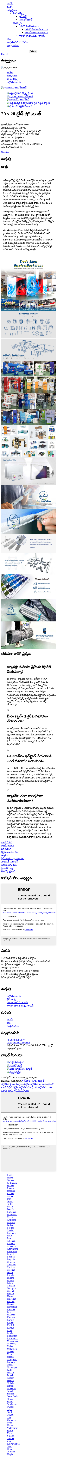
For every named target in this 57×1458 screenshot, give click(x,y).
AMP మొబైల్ (38, 1081)
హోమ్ (10, 3)
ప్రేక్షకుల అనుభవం (9, 865)
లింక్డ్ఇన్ (20, 1062)
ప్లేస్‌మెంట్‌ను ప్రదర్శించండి (12, 858)
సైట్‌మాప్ (26, 1081)
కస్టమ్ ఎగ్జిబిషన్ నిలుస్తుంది (25, 1087)
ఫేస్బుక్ (18, 1065)
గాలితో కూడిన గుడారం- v (36, 32)
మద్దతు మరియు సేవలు (17, 42)
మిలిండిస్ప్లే (18, 13)
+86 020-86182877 (16, 1040)
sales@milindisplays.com (18, 1042)
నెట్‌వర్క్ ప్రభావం (8, 871)
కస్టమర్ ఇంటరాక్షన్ (9, 852)
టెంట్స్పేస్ (17, 23)
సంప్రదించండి (13, 45)
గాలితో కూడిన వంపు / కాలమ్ (32, 36)
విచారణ (5, 152)
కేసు (9, 39)
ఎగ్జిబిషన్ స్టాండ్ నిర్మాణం (12, 1084)
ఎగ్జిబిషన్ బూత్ (25, 19)
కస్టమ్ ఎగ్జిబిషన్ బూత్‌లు (35, 1084)
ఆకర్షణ (4, 855)
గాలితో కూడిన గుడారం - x (36, 29)
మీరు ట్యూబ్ (26, 1069)
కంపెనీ (10, 7)
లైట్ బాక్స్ (23, 16)
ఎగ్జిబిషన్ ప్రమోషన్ (9, 861)
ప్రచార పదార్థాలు (8, 868)
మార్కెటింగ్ (6, 849)
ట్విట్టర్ (18, 1072)
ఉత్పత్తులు (12, 10)
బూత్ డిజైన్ (6, 842)
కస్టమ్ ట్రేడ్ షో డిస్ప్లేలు (18, 1090)
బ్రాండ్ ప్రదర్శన (7, 845)
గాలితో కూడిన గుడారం (29, 26)
